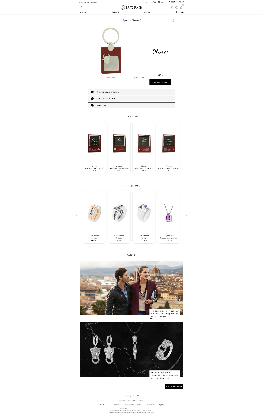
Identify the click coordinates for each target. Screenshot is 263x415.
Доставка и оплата (88, 2)
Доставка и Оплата (133, 405)
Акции (147, 12)
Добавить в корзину (160, 82)
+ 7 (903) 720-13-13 (175, 2)
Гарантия (150, 405)
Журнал (180, 12)
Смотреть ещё (174, 386)
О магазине (103, 405)
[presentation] (77, 147)
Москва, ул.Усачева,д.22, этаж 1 (132, 400)
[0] (182, 7)
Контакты (116, 405)
